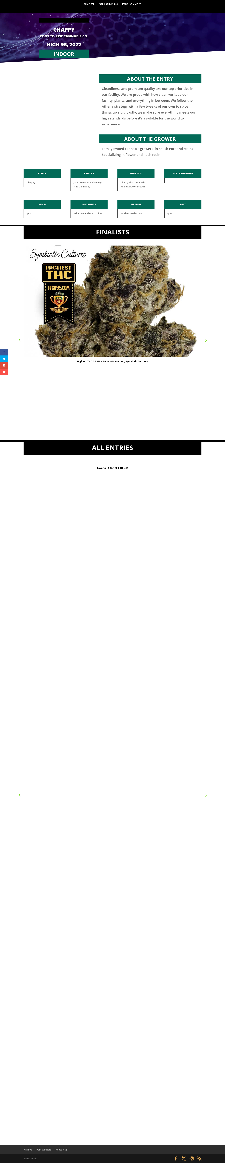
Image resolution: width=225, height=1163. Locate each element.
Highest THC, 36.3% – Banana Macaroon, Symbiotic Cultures (112, 361)
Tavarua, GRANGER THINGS (112, 468)
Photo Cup (130, 3)
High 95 (89, 3)
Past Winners (108, 3)
